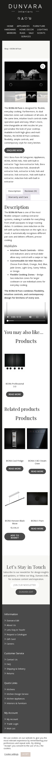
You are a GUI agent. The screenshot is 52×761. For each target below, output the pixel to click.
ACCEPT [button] (25, 754)
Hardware (10, 30)
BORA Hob (16, 161)
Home (10, 26)
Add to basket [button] (15, 537)
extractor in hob (27, 171)
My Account (12, 719)
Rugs (22, 33)
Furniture (39, 26)
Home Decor (26, 30)
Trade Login (12, 724)
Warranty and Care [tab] (18, 197)
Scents (41, 33)
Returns (10, 674)
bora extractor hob (29, 164)
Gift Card (11, 639)
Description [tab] (14, 191)
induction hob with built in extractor (22, 180)
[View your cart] (29, 18)
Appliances (23, 26)
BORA (7, 161)
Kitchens (11, 690)
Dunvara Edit (26, 592)
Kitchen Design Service (17, 694)
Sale (31, 33)
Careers (10, 644)
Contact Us (12, 660)
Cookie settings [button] (11, 754)
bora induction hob (19, 168)
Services (26, 37)
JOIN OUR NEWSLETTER (25, 585)
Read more (15, 395)
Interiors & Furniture (17, 704)
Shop (6, 49)
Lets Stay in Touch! (16, 630)
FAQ (9, 664)
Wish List (11, 729)
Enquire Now (14, 151)
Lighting (42, 30)
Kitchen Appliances (16, 699)
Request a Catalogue (17, 635)
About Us (11, 625)
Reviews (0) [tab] (31, 191)
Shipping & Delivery (16, 669)
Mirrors (11, 33)
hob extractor (21, 175)
